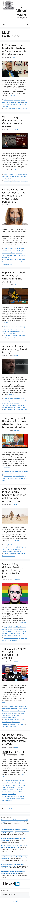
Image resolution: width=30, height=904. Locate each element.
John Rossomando (12, 262)
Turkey (4, 480)
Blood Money (7, 181)
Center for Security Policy (11, 327)
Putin (13, 633)
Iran (14, 476)
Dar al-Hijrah (18, 259)
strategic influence (7, 407)
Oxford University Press (14, 785)
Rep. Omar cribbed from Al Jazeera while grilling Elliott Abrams (13, 277)
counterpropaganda (20, 706)
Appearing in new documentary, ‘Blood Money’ (14, 349)
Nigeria (4, 551)
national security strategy (17, 711)
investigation (13, 724)
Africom (6, 553)
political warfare (12, 631)
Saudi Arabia (10, 474)
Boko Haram (11, 545)
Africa (5, 545)
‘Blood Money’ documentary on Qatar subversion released (12, 122)
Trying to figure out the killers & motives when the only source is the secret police (15, 423)
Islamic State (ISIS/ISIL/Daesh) (18, 547)
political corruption (15, 331)
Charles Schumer (19, 719)
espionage (14, 708)
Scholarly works (13, 789)
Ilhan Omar (5, 338)
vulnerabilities (16, 635)
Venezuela (12, 333)
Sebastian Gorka (7, 800)
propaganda (5, 405)
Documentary (18, 174)
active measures (8, 100)
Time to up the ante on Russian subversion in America (14, 653)
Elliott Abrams (22, 335)
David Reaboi (16, 181)
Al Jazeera (7, 335)
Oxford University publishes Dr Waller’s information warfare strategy (14, 739)
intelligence (5, 724)
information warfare (16, 401)
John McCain (21, 724)
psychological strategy (18, 798)
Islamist (20, 102)
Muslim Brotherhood (13, 104)
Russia (22, 713)
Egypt (3, 102)
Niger (22, 549)
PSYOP (10, 633)
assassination (8, 476)
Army (5, 627)
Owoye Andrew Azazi (8, 556)
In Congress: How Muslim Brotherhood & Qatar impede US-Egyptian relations (14, 50)
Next (10, 808)
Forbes (20, 708)
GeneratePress (15, 901)
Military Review (11, 629)
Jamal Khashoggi (20, 476)
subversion (22, 104)
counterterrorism (21, 545)
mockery (15, 638)
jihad (22, 181)
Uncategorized (6, 179)
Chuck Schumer (6, 722)
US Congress (6, 106)
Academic (7, 780)
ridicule (18, 633)
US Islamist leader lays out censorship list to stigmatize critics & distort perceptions (13, 195)
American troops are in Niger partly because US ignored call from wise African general (14, 495)
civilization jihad (11, 250)
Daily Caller (5, 547)
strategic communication (17, 405)
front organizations (11, 102)
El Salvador (14, 335)
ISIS (23, 780)
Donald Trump (16, 722)
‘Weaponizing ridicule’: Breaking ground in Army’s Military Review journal (12, 570)
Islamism (4, 255)
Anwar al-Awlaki (8, 259)
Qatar (26, 181)
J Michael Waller (21, 10)
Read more (13, 95)
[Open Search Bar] (28, 24)
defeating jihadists (19, 100)
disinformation (6, 708)
